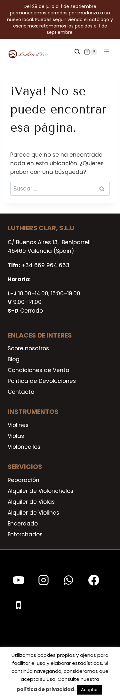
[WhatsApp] (68, 580)
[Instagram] (43, 580)
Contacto (21, 392)
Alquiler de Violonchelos (40, 491)
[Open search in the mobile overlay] (77, 52)
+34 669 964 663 (45, 265)
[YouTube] (18, 580)
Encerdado (23, 523)
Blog (14, 359)
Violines (18, 425)
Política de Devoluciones (42, 381)
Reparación (23, 480)
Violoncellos (24, 447)
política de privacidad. (46, 689)
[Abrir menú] (106, 52)
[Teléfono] (18, 605)
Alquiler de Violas (31, 502)
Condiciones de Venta (38, 370)
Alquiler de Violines (33, 513)
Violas (16, 436)
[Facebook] (94, 580)
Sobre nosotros (28, 348)
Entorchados (25, 534)
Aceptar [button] (89, 690)
